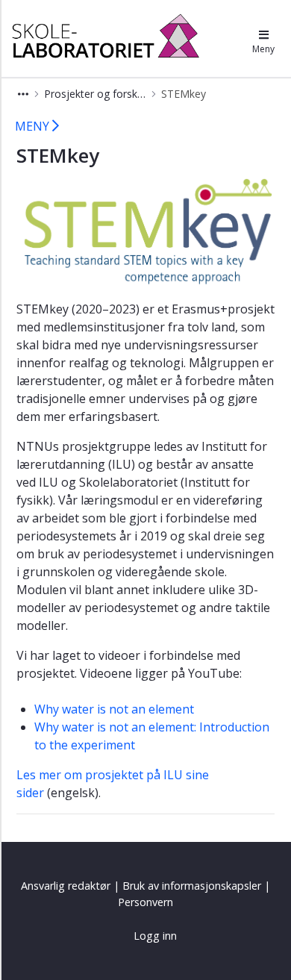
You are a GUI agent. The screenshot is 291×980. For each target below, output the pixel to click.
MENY (33, 126)
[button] (23, 94)
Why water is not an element (114, 709)
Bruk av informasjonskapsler (191, 885)
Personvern (145, 902)
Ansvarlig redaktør (65, 885)
